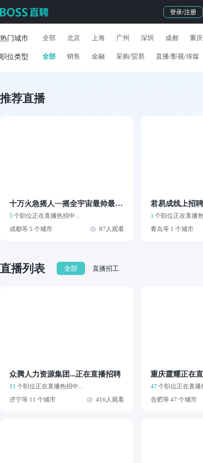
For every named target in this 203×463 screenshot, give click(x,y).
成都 (171, 38)
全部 (49, 38)
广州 (122, 38)
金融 (98, 56)
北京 (73, 38)
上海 (98, 38)
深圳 (147, 38)
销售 (73, 56)
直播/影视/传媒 (177, 56)
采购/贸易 (130, 56)
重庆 (196, 38)
